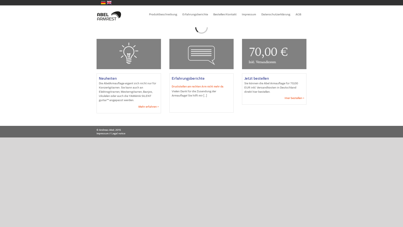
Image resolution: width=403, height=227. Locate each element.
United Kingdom (109, 2)
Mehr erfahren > (148, 106)
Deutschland (103, 2)
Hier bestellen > (294, 98)
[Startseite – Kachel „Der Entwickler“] (129, 40)
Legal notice (118, 133)
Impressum (103, 133)
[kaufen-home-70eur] (274, 40)
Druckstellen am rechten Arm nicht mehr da (197, 86)
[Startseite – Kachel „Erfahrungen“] (201, 40)
